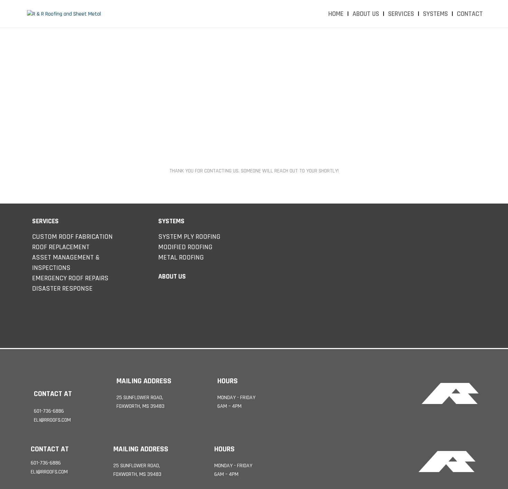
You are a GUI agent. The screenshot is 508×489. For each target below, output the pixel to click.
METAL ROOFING (181, 257)
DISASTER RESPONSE (62, 288)
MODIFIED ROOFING (185, 247)
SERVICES (401, 14)
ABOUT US (365, 14)
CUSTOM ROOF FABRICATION (72, 236)
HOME (336, 14)
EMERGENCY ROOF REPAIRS (70, 278)
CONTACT (470, 14)
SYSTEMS (435, 14)
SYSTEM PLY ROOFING (189, 236)
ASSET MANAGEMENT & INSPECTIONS (66, 262)
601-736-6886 (49, 411)
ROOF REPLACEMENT (61, 247)
